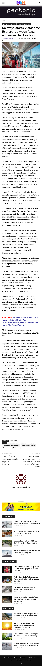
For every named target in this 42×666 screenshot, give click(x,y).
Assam (19, 24)
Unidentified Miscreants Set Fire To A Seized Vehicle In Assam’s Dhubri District (31, 461)
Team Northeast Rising (10, 39)
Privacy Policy (27, 660)
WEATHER (8, 608)
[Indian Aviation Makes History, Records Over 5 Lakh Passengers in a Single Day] (7, 553)
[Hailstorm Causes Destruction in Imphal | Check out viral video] (7, 589)
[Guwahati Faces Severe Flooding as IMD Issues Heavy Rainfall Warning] (7, 636)
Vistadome (16, 448)
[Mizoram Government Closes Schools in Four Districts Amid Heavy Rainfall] (7, 646)
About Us (19, 660)
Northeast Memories (20, 658)
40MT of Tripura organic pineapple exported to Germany (10, 460)
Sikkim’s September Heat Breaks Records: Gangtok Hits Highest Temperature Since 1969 (24, 625)
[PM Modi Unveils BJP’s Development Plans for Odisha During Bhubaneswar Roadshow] (7, 579)
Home (4, 21)
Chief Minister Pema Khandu (11, 445)
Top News (27, 24)
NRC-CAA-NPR (32, 658)
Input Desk (13, 440)
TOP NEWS (8, 516)
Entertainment (8, 658)
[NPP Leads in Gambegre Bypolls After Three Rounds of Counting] (7, 533)
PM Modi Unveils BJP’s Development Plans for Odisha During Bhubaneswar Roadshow (26, 579)
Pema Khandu (7, 448)
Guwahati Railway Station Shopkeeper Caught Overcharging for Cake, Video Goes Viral (26, 569)
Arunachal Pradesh (9, 24)
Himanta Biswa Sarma (28, 445)
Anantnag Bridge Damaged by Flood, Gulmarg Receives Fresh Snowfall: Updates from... (26, 599)
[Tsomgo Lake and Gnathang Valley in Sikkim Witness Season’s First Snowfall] (7, 524)
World (12, 660)
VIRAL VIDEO (9, 561)
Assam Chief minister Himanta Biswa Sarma (21, 443)
